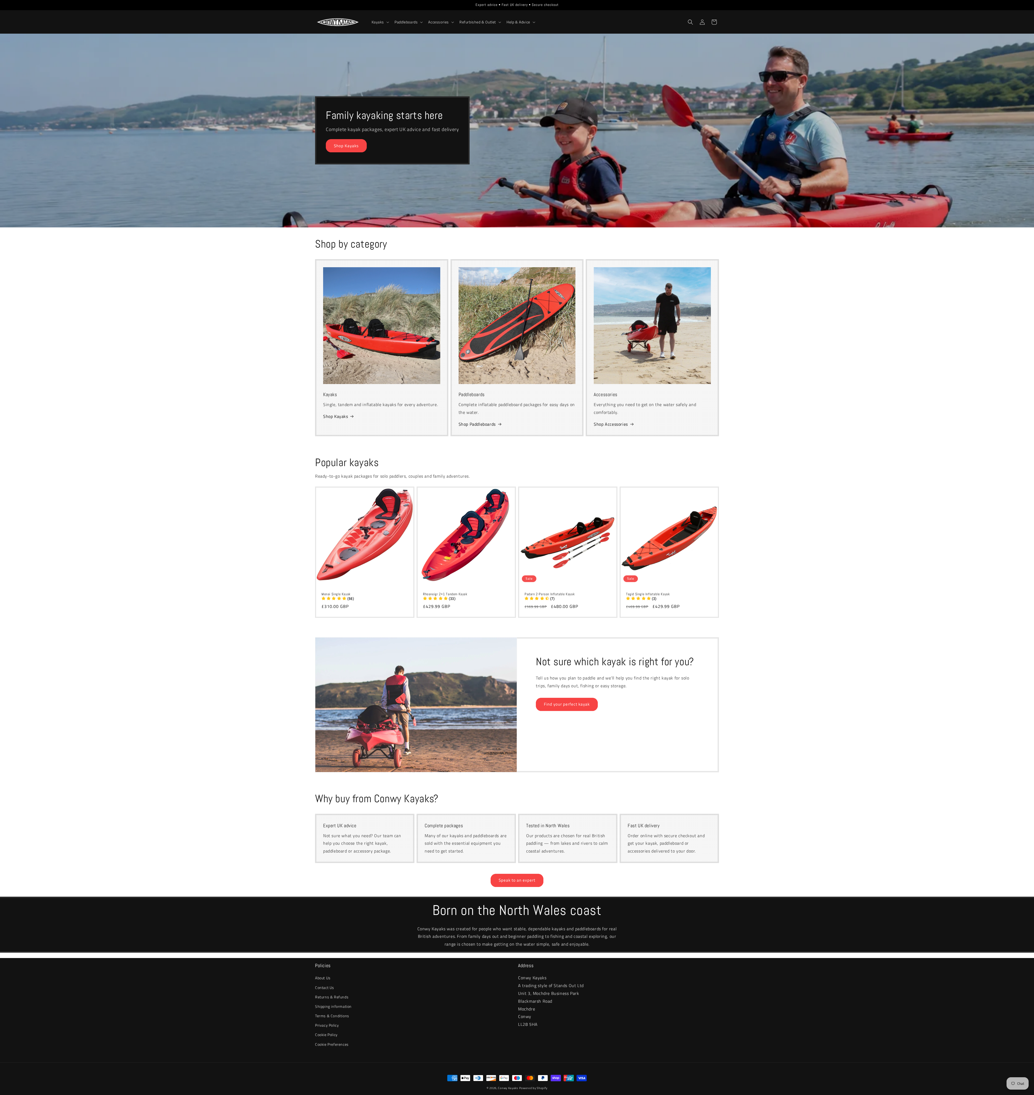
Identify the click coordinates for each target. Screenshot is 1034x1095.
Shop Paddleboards (477, 424)
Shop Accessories (611, 424)
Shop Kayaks (346, 146)
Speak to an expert (517, 880)
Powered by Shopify (533, 1088)
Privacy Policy (327, 1025)
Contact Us (324, 987)
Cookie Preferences (332, 1044)
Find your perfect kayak (567, 704)
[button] (380, 22)
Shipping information (333, 1006)
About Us (323, 978)
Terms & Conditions (332, 1016)
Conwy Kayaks (508, 1088)
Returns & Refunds (331, 996)
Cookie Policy (326, 1034)
